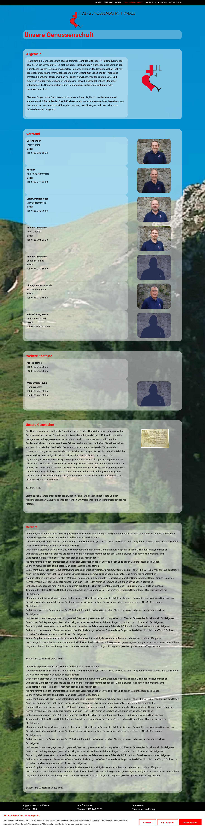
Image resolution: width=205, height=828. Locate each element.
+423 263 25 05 (94, 809)
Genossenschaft (133, 3)
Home (98, 3)
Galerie (162, 3)
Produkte (150, 3)
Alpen (118, 3)
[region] (102, 819)
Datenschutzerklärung (143, 809)
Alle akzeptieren (190, 822)
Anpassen (147, 822)
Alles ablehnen (167, 822)
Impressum (138, 805)
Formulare (175, 3)
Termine (108, 3)
